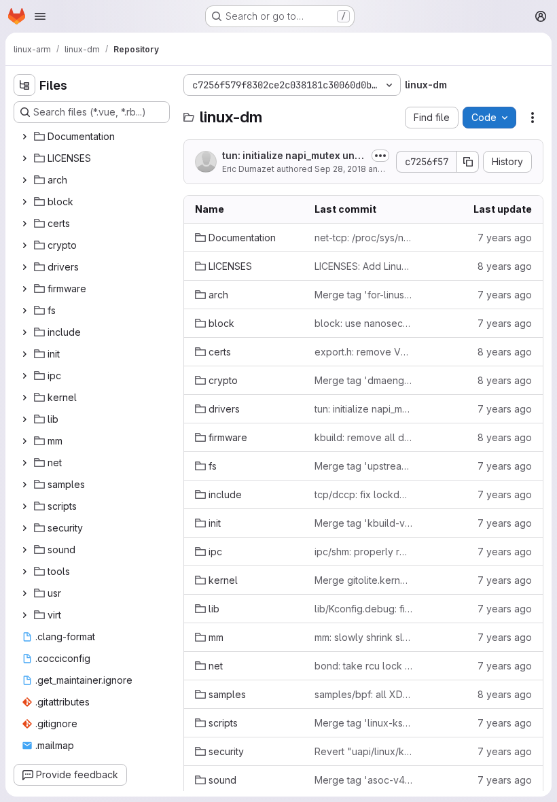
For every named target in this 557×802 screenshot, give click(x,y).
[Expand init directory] (24, 354)
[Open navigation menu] (40, 16)
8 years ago (505, 266)
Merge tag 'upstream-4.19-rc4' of (363, 466)
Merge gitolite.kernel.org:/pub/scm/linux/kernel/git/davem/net (363, 580)
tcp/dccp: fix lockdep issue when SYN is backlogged (363, 494)
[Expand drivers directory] (24, 267)
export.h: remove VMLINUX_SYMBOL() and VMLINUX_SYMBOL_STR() (363, 352)
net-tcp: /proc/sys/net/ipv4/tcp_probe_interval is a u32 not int (363, 237)
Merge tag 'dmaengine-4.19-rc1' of (363, 380)
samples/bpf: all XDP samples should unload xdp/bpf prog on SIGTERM (363, 694)
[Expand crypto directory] (24, 245)
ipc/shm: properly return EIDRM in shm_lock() (363, 551)
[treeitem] (93, 136)
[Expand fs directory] (24, 310)
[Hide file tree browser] (24, 85)
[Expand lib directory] (24, 419)
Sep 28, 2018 (340, 169)
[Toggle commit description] (380, 156)
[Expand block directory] (24, 202)
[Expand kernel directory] (24, 397)
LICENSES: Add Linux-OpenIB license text (363, 266)
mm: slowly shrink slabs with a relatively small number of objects (363, 637)
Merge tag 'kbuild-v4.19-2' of (363, 523)
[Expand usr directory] (24, 593)
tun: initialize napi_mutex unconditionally (291, 156)
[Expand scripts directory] (24, 506)
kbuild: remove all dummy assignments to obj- (363, 437)
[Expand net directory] (24, 463)
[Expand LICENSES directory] (24, 158)
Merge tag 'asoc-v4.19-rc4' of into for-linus (363, 780)
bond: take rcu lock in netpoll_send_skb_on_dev (363, 666)
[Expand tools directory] (24, 571)
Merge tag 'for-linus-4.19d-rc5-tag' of (363, 294)
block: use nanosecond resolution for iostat (363, 323)
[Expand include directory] (24, 332)
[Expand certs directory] (24, 223)
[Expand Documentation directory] (24, 136)
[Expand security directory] (24, 528)
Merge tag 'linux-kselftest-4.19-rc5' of (363, 723)
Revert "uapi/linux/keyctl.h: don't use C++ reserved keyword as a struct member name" (363, 751)
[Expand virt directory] (24, 615)
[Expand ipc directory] (24, 376)
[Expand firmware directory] (24, 289)
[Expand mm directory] (24, 441)
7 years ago (505, 237)
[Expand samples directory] (24, 484)
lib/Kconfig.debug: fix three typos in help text (363, 608)
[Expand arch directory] (24, 180)
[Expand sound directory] (24, 550)
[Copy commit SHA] (468, 162)
